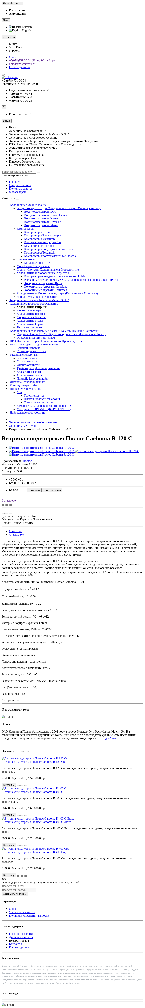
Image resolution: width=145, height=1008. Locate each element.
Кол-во (13, 490)
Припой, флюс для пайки (33, 378)
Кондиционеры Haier (23, 385)
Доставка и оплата (21, 937)
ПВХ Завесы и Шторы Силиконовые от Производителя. (46, 341)
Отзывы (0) (16, 534)
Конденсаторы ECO (37, 262)
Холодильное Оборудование (27, 204)
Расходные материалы (23, 354)
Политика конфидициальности (29, 915)
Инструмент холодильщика (27, 381)
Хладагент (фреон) (29, 371)
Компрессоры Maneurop (39, 238)
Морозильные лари (29, 310)
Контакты (15, 944)
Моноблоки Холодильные (33, 266)
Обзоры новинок (20, 185)
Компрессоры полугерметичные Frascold (50, 255)
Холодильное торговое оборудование (33, 303)
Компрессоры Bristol (37, 232)
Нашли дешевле (19, 67)
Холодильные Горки (30, 324)
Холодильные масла (29, 375)
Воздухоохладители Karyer (41, 218)
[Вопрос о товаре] (3, 505)
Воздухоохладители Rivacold (42, 221)
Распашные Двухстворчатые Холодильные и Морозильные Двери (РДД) (71, 279)
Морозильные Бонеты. (31, 317)
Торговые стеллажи (29, 327)
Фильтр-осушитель (29, 364)
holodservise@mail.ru (22, 63)
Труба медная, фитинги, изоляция (38, 368)
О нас (12, 57)
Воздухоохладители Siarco (41, 225)
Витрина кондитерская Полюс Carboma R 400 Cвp (34, 852)
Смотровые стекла (28, 361)
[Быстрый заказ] (18, 785)
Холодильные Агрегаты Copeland (45, 286)
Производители (19, 947)
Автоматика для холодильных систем (33, 344)
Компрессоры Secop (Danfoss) (43, 242)
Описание (15, 531)
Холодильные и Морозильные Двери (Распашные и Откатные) (57, 293)
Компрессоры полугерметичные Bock (48, 249)
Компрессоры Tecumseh (39, 252)
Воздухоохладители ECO (40, 211)
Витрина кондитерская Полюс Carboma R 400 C (32, 791)
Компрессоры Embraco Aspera (43, 235)
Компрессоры (25, 228)
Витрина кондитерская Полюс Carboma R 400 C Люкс (36, 822)
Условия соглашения (22, 912)
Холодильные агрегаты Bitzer (43, 283)
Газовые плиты (34, 395)
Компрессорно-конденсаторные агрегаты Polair (54, 276)
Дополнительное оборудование (37, 296)
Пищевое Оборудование (25, 388)
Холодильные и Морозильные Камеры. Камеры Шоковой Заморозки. (54, 330)
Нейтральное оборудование (27, 412)
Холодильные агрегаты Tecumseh (45, 290)
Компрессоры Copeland (39, 245)
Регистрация (17, 10)
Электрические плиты (38, 402)
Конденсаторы (26, 259)
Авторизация (17, 13)
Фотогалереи (17, 192)
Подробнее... (110, 738)
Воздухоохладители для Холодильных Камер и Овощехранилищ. (59, 208)
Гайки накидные (27, 358)
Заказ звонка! (29, 90)
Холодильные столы (30, 320)
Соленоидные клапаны (31, 351)
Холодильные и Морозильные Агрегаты (43, 273)
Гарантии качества (21, 933)
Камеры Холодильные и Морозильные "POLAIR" (49, 405)
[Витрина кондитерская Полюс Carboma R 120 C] (41, 447)
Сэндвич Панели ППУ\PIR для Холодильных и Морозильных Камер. (61, 334)
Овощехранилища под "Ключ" (36, 337)
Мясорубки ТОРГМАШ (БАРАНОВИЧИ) (44, 409)
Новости (14, 181)
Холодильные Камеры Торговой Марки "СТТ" (39, 300)
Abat (19, 392)
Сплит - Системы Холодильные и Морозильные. (48, 269)
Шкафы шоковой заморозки (42, 399)
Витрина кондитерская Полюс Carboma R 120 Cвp (34, 761)
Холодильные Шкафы (31, 313)
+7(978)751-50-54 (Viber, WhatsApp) (32, 60)
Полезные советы (20, 188)
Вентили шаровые (28, 347)
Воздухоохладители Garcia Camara (46, 215)
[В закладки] (6, 505)
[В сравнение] (10, 505)
